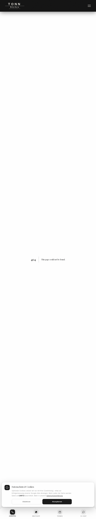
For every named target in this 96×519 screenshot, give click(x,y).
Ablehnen (26, 502)
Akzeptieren (57, 502)
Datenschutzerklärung (54, 496)
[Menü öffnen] (89, 5)
